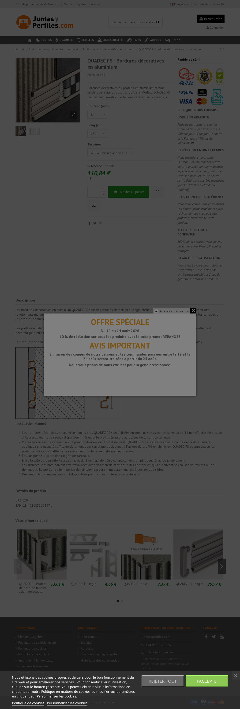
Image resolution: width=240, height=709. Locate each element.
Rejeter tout (163, 681)
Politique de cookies (28, 703)
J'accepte (207, 681)
